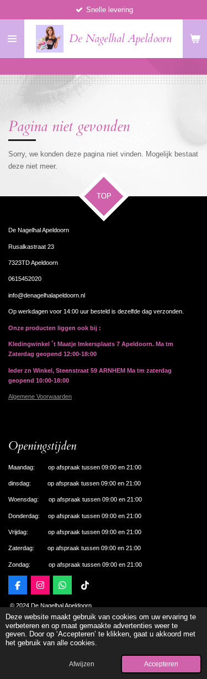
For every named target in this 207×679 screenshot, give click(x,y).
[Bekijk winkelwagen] (195, 38)
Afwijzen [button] (81, 663)
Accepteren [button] (161, 663)
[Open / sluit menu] (12, 38)
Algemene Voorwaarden (40, 396)
